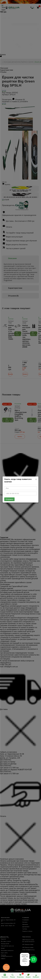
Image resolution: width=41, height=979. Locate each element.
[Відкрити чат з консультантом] (33, 959)
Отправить (9, 499)
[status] (24, 959)
